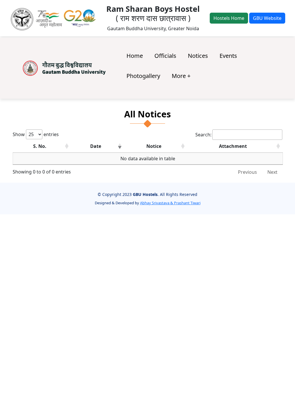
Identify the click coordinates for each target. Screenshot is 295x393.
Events (228, 56)
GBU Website (267, 18)
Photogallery (143, 76)
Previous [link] (247, 172)
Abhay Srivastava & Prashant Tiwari (170, 202)
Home (134, 56)
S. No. (39, 146)
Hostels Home (228, 18)
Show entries (36, 134)
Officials (165, 56)
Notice (153, 146)
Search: (203, 134)
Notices (198, 56)
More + (181, 76)
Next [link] (272, 172)
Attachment (233, 146)
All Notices (147, 114)
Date (95, 146)
